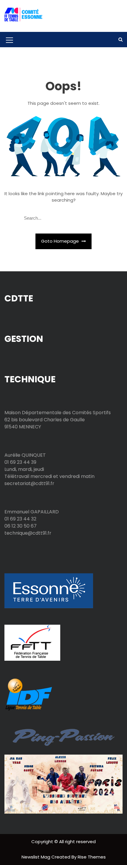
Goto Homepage (60, 241)
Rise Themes (92, 857)
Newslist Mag (36, 857)
